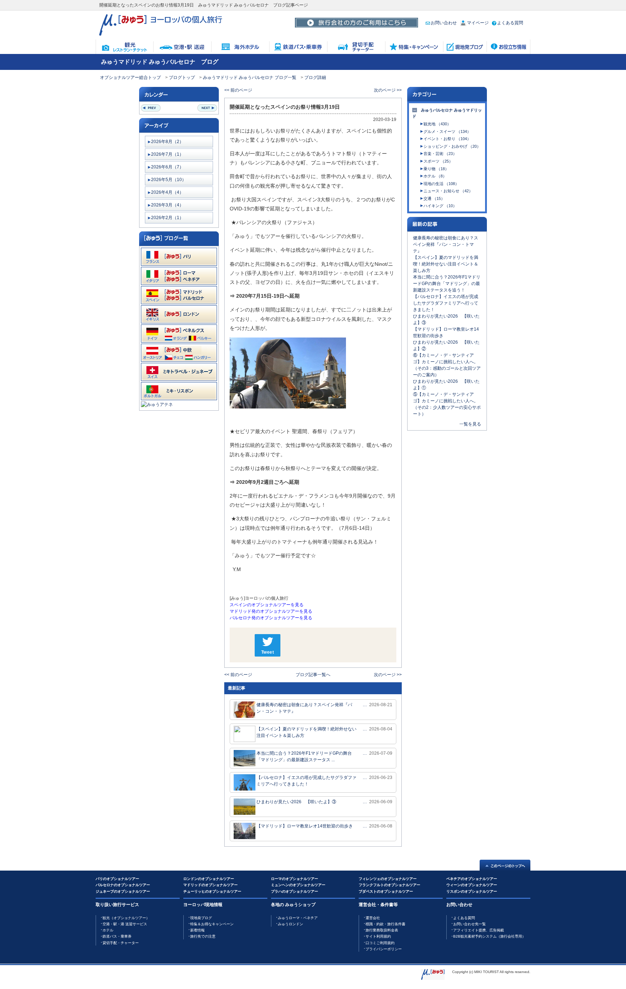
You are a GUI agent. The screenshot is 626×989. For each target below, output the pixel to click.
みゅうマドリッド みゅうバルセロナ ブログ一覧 (249, 77)
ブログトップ (182, 77)
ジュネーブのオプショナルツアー (123, 891)
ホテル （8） (435, 176)
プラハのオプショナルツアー (294, 891)
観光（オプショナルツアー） (126, 918)
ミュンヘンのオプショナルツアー (298, 885)
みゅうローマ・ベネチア (298, 918)
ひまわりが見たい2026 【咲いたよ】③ (296, 801)
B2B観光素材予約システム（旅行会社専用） (489, 936)
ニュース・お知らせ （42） (448, 191)
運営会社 (373, 918)
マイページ (478, 22)
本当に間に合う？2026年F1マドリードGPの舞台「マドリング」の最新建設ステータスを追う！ (446, 284)
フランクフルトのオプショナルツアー (389, 885)
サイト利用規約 (378, 936)
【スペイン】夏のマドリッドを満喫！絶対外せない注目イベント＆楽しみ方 (306, 732)
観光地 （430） (437, 124)
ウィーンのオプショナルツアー (471, 885)
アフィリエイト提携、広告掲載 (478, 930)
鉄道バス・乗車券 (117, 936)
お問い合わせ (444, 22)
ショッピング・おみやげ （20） (452, 146)
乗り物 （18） (436, 169)
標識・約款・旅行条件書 (385, 924)
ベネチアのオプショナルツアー (471, 879)
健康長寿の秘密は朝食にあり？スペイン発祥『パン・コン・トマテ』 (304, 708)
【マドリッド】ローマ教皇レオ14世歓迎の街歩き (304, 826)
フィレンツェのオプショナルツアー (388, 879)
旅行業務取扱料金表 (382, 930)
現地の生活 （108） (441, 183)
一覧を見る (470, 424)
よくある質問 (510, 22)
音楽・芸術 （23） (440, 153)
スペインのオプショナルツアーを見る (267, 604)
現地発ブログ (201, 918)
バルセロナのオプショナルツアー (123, 885)
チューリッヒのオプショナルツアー (212, 891)
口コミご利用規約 (380, 943)
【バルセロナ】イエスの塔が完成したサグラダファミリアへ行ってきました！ (306, 781)
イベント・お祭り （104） (447, 139)
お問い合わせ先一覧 (469, 924)
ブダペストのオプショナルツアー (386, 891)
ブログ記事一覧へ (313, 674)
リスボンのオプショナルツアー (471, 891)
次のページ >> (388, 90)
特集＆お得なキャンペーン (212, 924)
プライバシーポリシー (384, 949)
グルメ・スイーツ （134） (447, 131)
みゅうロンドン (290, 924)
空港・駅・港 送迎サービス (125, 924)
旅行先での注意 (203, 936)
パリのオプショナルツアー (117, 879)
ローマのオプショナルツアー (294, 879)
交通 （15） (434, 198)
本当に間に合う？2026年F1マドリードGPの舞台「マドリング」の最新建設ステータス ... (304, 756)
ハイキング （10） (440, 206)
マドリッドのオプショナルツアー (210, 885)
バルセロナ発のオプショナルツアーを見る (271, 617)
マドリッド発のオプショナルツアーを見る (271, 611)
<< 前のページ (238, 90)
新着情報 (197, 930)
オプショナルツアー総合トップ (130, 77)
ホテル (108, 930)
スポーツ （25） (438, 161)
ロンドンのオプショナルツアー (208, 879)
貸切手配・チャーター (121, 943)
